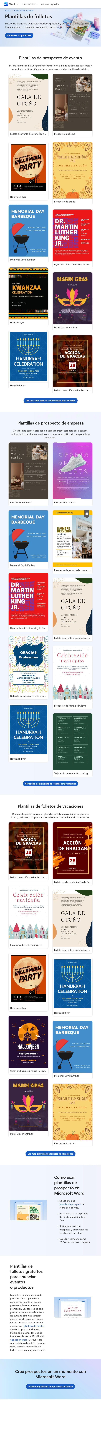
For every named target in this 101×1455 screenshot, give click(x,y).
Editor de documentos (23, 10)
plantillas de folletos (34, 1325)
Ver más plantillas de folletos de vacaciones (50, 1153)
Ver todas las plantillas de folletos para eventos (50, 400)
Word (12, 4)
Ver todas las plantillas (19, 35)
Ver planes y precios (50, 4)
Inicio (7, 10)
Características (29, 4)
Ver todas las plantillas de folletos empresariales (50, 783)
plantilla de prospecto (70, 1204)
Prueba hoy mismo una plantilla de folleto (50, 1386)
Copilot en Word (18, 1339)
